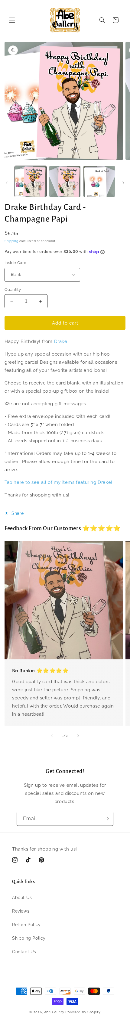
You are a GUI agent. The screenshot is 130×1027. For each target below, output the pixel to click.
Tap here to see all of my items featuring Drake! (58, 482)
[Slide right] (123, 182)
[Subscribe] (106, 819)
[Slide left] (6, 182)
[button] (12, 20)
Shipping (11, 241)
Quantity (13, 289)
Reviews (20, 911)
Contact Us (24, 951)
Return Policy (26, 924)
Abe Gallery (54, 1012)
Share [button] (17, 513)
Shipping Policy (29, 938)
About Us (22, 897)
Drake (60, 341)
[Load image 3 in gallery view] (99, 181)
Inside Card (15, 262)
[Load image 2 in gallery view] (65, 181)
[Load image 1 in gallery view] (30, 181)
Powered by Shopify (83, 1012)
